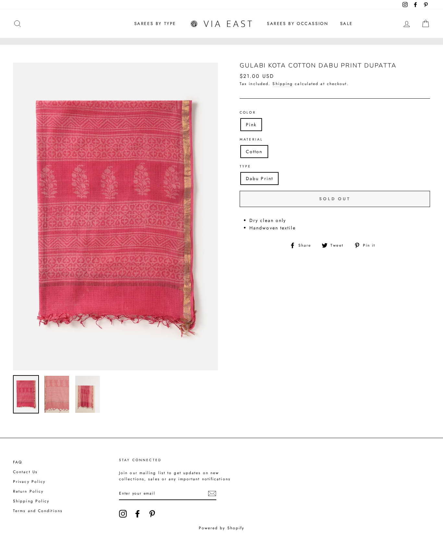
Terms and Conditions (38, 510)
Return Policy (28, 491)
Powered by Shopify (222, 528)
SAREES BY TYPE (155, 23)
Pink (251, 124)
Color (248, 112)
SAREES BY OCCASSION (297, 23)
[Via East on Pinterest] (152, 514)
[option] (115, 216)
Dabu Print (259, 178)
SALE (346, 23)
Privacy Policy (29, 481)
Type (245, 166)
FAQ (17, 462)
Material (251, 139)
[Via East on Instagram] (123, 514)
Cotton (254, 151)
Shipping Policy (31, 501)
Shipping (282, 83)
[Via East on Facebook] (137, 514)
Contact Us (25, 471)
